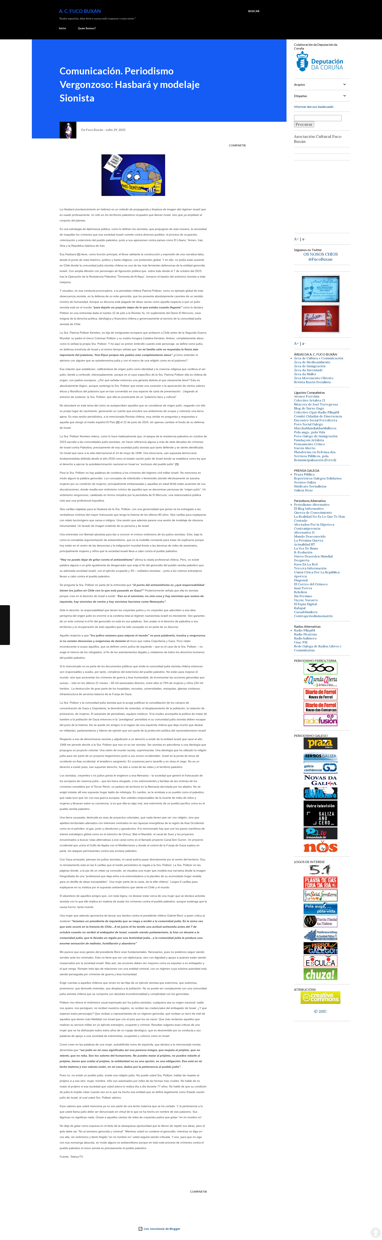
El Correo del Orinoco (311, 584)
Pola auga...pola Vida (309, 432)
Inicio (62, 28)
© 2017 (320, 1011)
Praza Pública (304, 474)
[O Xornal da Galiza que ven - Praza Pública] (320, 747)
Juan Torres (303, 588)
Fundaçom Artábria (309, 440)
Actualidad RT (304, 544)
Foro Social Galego (308, 424)
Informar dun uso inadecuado (313, 106)
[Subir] (375, 1233)
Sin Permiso (303, 596)
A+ (296, 238)
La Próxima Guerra (308, 540)
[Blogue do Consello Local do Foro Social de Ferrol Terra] (320, 899)
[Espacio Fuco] (320, 331)
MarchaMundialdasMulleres (315, 428)
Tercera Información (310, 568)
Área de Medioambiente (312, 362)
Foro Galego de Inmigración (315, 436)
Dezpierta (301, 560)
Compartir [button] (237, 145)
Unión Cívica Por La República (317, 572)
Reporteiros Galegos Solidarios (318, 478)
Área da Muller (305, 374)
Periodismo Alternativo (311, 505)
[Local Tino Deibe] (320, 301)
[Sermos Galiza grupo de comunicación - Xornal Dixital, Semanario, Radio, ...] (320, 759)
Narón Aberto (304, 448)
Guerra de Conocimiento (313, 512)
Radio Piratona (305, 634)
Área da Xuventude (308, 370)
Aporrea (300, 576)
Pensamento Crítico (309, 444)
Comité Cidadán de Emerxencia (318, 416)
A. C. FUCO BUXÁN (80, 11)
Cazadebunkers (306, 612)
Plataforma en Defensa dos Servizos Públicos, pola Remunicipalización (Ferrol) (315, 456)
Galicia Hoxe (303, 490)
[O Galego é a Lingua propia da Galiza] (320, 874)
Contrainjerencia (307, 528)
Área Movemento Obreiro (313, 378)
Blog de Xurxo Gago (309, 408)
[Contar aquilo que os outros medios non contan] (320, 772)
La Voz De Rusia (306, 548)
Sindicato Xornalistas (310, 486)
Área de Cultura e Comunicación (318, 358)
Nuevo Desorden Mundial (313, 556)
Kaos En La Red (306, 564)
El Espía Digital (305, 604)
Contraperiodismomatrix (313, 616)
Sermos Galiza (305, 482)
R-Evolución (303, 552)
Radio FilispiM (304, 630)
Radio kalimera (305, 638)
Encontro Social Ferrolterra (315, 420)
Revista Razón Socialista (312, 382)
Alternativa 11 (304, 532)
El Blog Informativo (309, 508)
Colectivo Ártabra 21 (309, 400)
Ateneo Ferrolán (306, 396)
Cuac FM (300, 642)
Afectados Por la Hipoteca (314, 524)
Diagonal (301, 580)
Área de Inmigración (309, 366)
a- (304, 238)
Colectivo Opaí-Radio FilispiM (316, 412)
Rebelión (300, 592)
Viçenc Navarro (306, 600)
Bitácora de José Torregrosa (316, 404)
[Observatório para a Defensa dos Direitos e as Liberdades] (320, 965)
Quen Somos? (87, 28)
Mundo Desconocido (310, 536)
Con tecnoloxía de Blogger (161, 1229)
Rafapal (299, 608)
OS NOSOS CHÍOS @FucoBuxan (320, 257)
